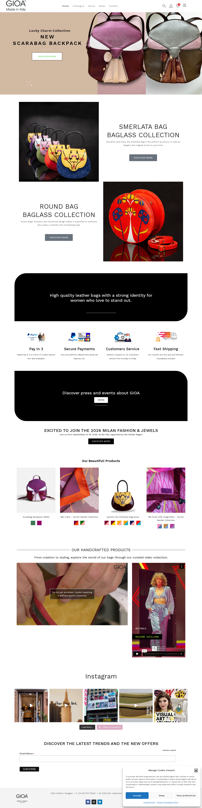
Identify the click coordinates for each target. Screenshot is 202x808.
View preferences (186, 795)
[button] (196, 770)
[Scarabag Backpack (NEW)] (36, 490)
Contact (113, 6)
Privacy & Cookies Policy (167, 802)
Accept (137, 795)
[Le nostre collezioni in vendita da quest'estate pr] (31, 705)
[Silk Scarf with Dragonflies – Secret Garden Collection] (166, 490)
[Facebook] (88, 802)
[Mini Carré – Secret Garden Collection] (79, 490)
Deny (161, 795)
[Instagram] (94, 802)
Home (65, 6)
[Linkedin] (99, 802)
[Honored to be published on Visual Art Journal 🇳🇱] (171, 705)
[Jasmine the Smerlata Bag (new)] (122, 490)
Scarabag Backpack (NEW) (36, 517)
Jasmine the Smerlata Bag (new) (122, 517)
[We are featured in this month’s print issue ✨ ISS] (136, 705)
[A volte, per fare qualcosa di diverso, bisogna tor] (66, 705)
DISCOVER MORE (47, 56)
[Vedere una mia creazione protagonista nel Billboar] (101, 705)
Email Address (27, 753)
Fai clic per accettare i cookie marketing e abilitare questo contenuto (72, 594)
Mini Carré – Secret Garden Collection (79, 517)
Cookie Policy (149, 802)
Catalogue (78, 6)
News (102, 6)
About (91, 6)
